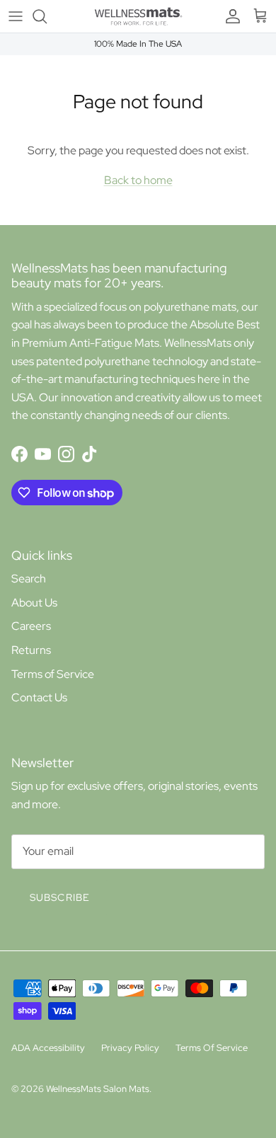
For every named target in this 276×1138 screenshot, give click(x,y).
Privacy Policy (130, 1048)
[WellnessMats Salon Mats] (138, 16)
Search (28, 578)
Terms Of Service (212, 1048)
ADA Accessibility (48, 1048)
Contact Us (39, 697)
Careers (31, 626)
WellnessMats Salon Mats (97, 1089)
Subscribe (60, 897)
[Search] (46, 16)
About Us (34, 602)
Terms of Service (52, 674)
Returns (31, 650)
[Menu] (15, 16)
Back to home (138, 180)
